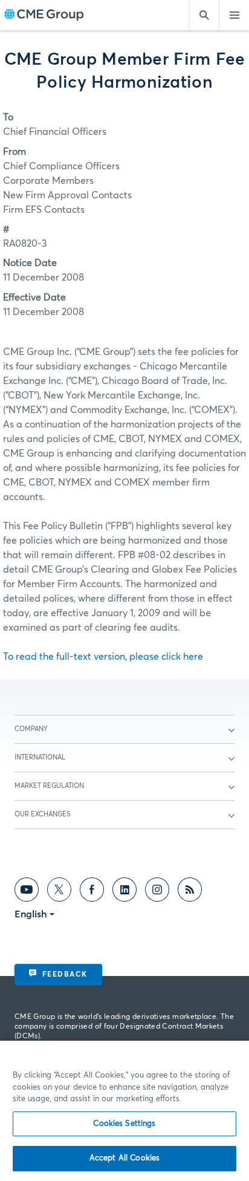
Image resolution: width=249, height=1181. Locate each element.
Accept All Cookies (124, 1158)
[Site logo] (44, 15)
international (40, 757)
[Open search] (204, 15)
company (31, 729)
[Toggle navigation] (234, 15)
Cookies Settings (124, 1124)
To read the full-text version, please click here (103, 657)
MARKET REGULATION (49, 785)
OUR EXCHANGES (42, 814)
